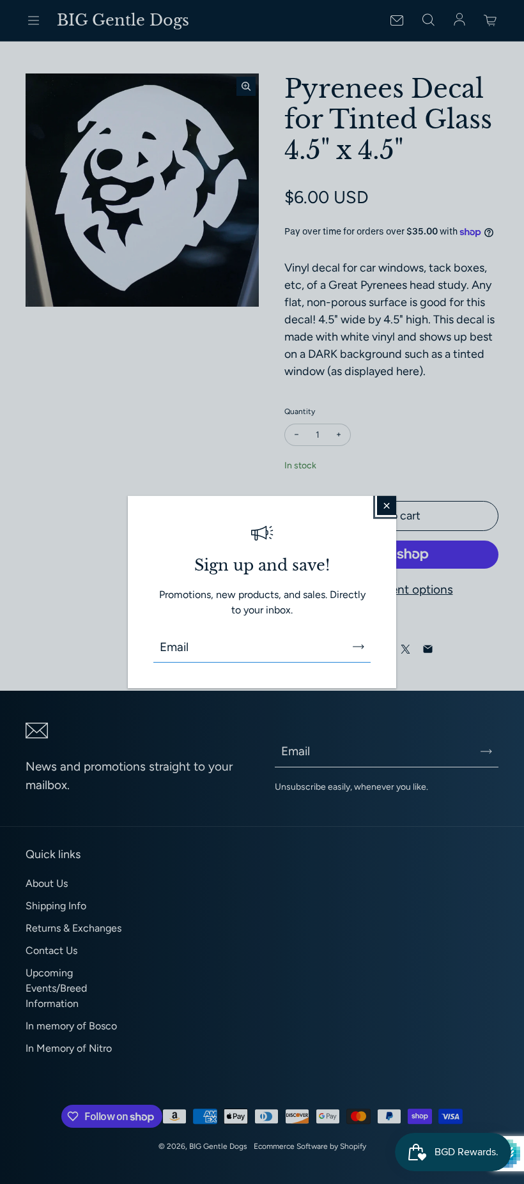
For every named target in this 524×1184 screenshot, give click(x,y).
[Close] (386, 505)
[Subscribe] (358, 647)
